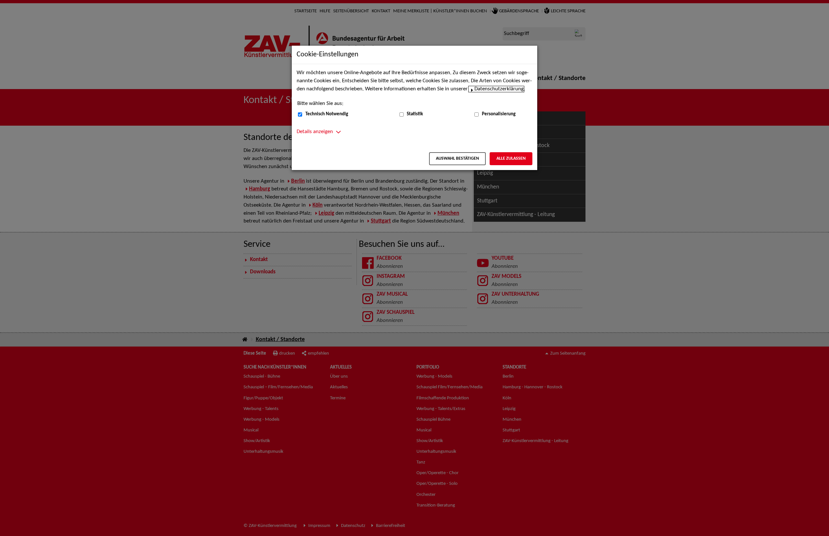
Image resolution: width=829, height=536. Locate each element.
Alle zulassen (511, 158)
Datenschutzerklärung (499, 89)
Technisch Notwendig (326, 114)
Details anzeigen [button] (315, 131)
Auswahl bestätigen (457, 158)
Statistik (415, 114)
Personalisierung (499, 114)
